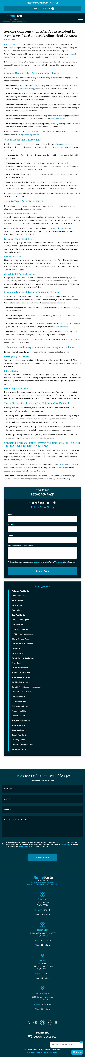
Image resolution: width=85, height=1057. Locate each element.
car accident (62, 144)
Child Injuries (20, 701)
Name (10, 514)
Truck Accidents (19, 735)
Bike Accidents (18, 596)
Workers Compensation (22, 745)
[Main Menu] (80, 19)
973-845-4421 (23, 465)
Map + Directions (42, 914)
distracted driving (27, 89)
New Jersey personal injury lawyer (20, 340)
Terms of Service (59, 562)
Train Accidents (19, 730)
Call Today (42, 492)
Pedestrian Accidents (21, 692)
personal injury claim (30, 135)
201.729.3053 (45, 941)
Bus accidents (10, 45)
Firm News (16, 663)
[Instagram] (56, 1022)
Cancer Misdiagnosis (21, 620)
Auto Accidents (21, 629)
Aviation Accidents (20, 591)
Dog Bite (16, 649)
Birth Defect (17, 601)
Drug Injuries (18, 653)
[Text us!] (77, 1053)
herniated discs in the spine (60, 228)
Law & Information (20, 668)
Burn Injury (17, 610)
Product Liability (19, 711)
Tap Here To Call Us (41, 8)
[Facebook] (42, 1022)
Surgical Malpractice (21, 721)
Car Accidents (18, 625)
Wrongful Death (19, 749)
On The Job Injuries (20, 682)
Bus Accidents (18, 615)
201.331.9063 (46, 1005)
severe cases (62, 327)
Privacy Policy (37, 562)
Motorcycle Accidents (22, 677)
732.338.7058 (45, 974)
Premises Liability (20, 706)
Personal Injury (18, 697)
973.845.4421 (45, 910)
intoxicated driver (57, 119)
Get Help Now (42, 858)
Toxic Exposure (18, 725)
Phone (11, 535)
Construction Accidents (22, 644)
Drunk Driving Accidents (23, 658)
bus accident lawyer (14, 193)
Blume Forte (20, 454)
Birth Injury (17, 605)
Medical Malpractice (21, 673)
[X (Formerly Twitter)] (29, 1022)
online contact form (68, 465)
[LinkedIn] (35, 1022)
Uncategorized (18, 740)
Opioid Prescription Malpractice (26, 687)
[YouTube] (49, 1022)
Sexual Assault (18, 716)
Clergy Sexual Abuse (21, 639)
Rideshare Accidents (23, 634)
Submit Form (42, 571)
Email (10, 525)
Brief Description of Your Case (20, 546)
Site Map (31, 1052)
